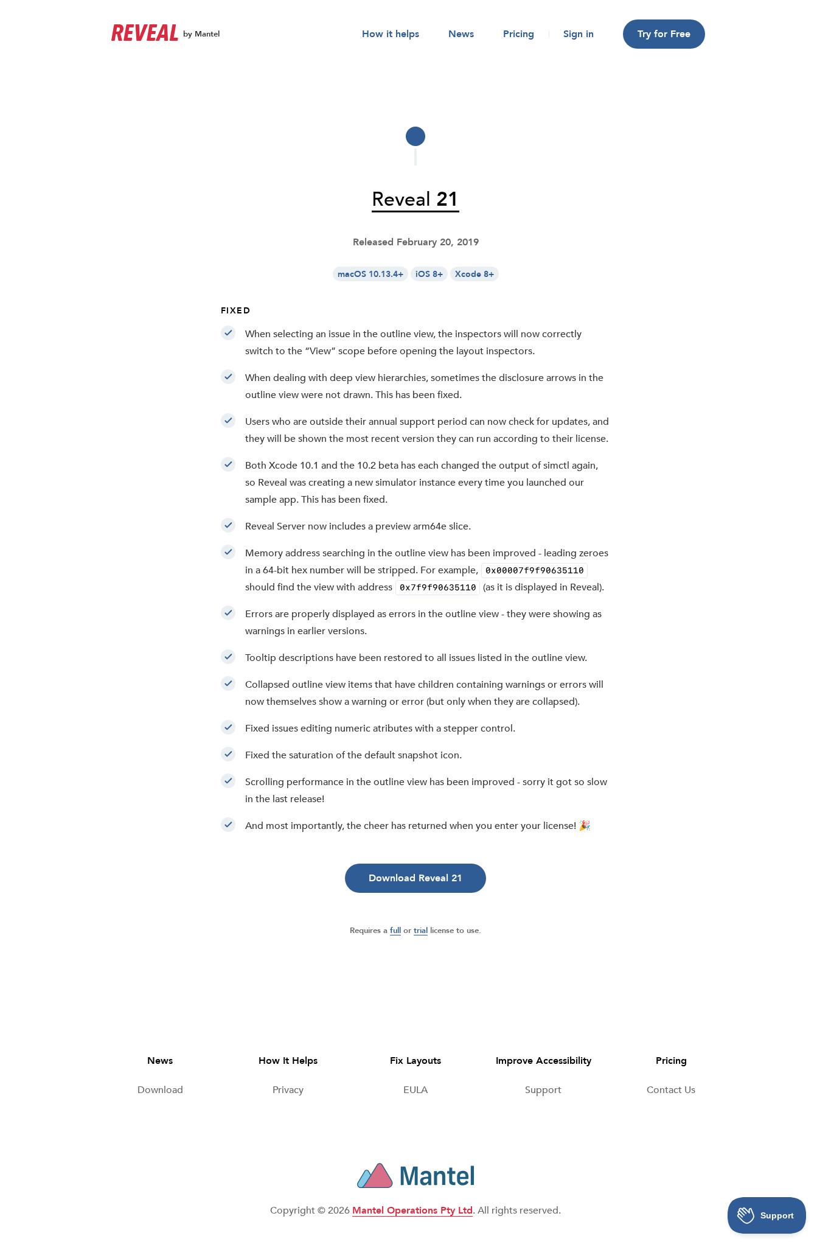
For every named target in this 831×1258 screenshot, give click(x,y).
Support (543, 1090)
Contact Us (671, 1090)
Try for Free (664, 34)
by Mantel (201, 34)
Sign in (578, 34)
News (461, 34)
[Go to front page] (144, 34)
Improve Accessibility (543, 1061)
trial (421, 930)
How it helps (390, 34)
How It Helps (288, 1061)
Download (160, 1090)
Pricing (518, 34)
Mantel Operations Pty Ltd (412, 1210)
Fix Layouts (415, 1061)
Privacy (288, 1090)
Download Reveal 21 (415, 878)
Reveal (415, 199)
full (395, 930)
